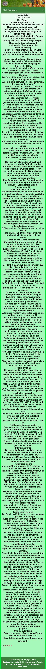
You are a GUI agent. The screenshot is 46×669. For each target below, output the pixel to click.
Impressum (14, 660)
